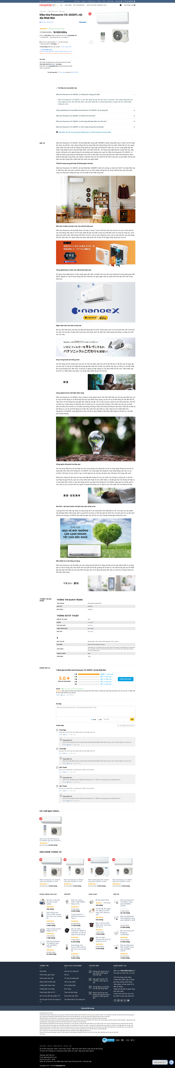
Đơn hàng (67, 989)
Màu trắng (90, 631)
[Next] (134, 872)
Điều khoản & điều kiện (48, 982)
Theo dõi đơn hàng (70, 992)
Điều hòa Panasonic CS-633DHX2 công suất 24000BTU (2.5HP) (50, 880)
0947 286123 (74, 72)
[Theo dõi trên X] (125, 1000)
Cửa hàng (68, 5)
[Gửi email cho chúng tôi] (131, 1)
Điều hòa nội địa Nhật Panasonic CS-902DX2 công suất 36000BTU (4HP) (50, 839)
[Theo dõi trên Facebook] (124, 1)
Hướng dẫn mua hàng (47, 989)
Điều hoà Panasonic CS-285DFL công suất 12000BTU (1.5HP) (122, 880)
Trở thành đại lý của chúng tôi (74, 999)
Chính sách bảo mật (46, 978)
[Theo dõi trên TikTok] (127, 1)
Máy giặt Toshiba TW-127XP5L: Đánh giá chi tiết (100, 980)
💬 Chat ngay (61, 72)
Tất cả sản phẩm (70, 982)
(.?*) (57, 44)
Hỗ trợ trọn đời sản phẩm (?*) (50, 996)
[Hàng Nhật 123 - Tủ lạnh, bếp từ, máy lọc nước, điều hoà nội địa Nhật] (49, 5)
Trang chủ (43, 11)
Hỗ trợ (99, 1)
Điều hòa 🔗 (52, 64)
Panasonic (90, 625)
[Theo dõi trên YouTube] (134, 1)
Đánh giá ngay (126, 679)
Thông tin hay (91, 1)
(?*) (68, 37)
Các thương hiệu (70, 985)
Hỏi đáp (50, 22)
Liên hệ (84, 1)
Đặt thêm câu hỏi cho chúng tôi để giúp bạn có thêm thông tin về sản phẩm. (84, 132)
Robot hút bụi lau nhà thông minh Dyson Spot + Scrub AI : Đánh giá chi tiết (102, 995)
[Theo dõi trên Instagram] (125, 1)
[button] (110, 1)
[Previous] (39, 872)
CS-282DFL (91, 622)
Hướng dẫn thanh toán (47, 985)
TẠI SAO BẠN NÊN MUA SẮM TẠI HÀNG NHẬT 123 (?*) (56, 51)
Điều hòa (62, 11)
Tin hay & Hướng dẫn (71, 978)
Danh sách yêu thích (71, 996)
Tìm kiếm (118, 725)
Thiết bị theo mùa (52, 11)
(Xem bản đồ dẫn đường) (95, 1048)
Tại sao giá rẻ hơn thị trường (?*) (50, 1000)
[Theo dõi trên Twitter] (129, 1)
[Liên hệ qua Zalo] (120, 5)
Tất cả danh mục (78, 5)
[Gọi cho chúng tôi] (132, 1)
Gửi (132, 719)
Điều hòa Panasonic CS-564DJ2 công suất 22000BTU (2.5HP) (74, 880)
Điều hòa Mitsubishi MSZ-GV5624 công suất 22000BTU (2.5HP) (98, 880)
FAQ (104, 1)
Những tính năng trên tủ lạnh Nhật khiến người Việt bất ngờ (101, 973)
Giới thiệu (77, 1)
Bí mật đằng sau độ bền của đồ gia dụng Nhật (101, 987)
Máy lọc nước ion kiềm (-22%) (97, 5)
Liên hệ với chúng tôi (71, 971)
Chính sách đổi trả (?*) (47, 992)
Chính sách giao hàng (47, 975)
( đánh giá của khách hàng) (56, 28)
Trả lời (58, 695)
